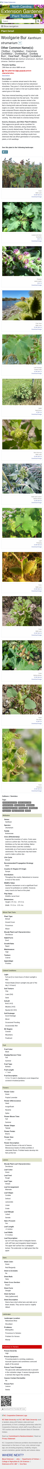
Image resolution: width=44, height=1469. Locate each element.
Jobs (18, 1459)
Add (5, 152)
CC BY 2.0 (39, 412)
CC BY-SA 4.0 (38, 500)
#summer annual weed (9, 802)
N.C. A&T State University (28, 1420)
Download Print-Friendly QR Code (14, 1409)
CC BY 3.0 (39, 721)
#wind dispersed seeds (10, 808)
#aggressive (6, 810)
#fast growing (23, 808)
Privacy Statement (8, 1439)
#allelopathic (33, 808)
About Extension (8, 1459)
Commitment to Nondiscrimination (21, 1436)
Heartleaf (13, 56)
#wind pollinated (20, 805)
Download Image (37, 197)
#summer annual (8, 805)
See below (6, 76)
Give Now (23, 1464)
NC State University (9, 1420)
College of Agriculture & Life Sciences (15, 1462)
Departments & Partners (30, 1459)
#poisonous (30, 805)
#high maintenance (18, 810)
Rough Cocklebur (31, 56)
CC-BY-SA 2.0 (38, 195)
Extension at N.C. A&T (9, 1464)
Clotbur (6, 51)
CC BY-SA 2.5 (38, 371)
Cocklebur (18, 51)
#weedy (27, 810)
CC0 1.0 (39, 239)
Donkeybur (21, 53)
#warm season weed (24, 802)
